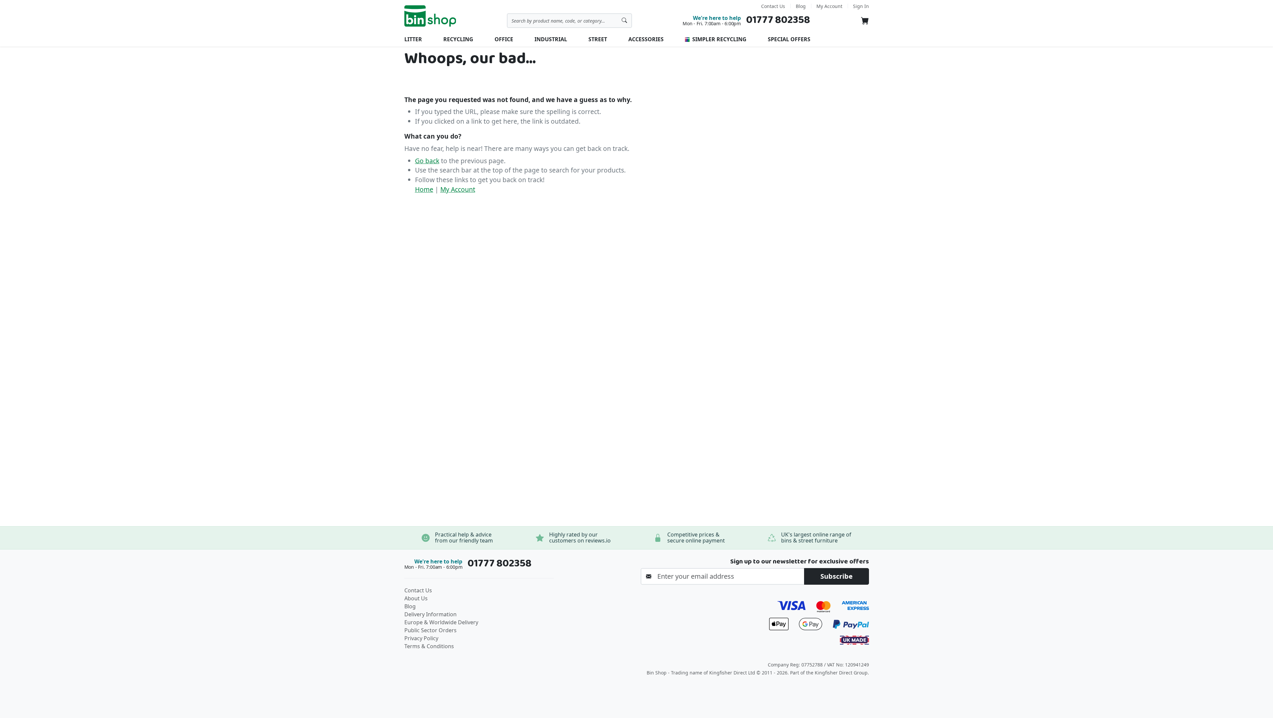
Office (504, 39)
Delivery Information (430, 614)
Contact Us (773, 6)
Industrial (550, 39)
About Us (416, 598)
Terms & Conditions (429, 646)
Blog (801, 6)
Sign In (861, 6)
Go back (427, 160)
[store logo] (430, 16)
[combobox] (569, 20)
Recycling (458, 39)
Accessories (646, 39)
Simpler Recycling (718, 39)
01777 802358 (778, 20)
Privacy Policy (421, 638)
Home (424, 189)
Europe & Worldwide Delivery (441, 622)
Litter (413, 39)
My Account (829, 6)
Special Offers (789, 39)
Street (597, 39)
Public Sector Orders (430, 630)
